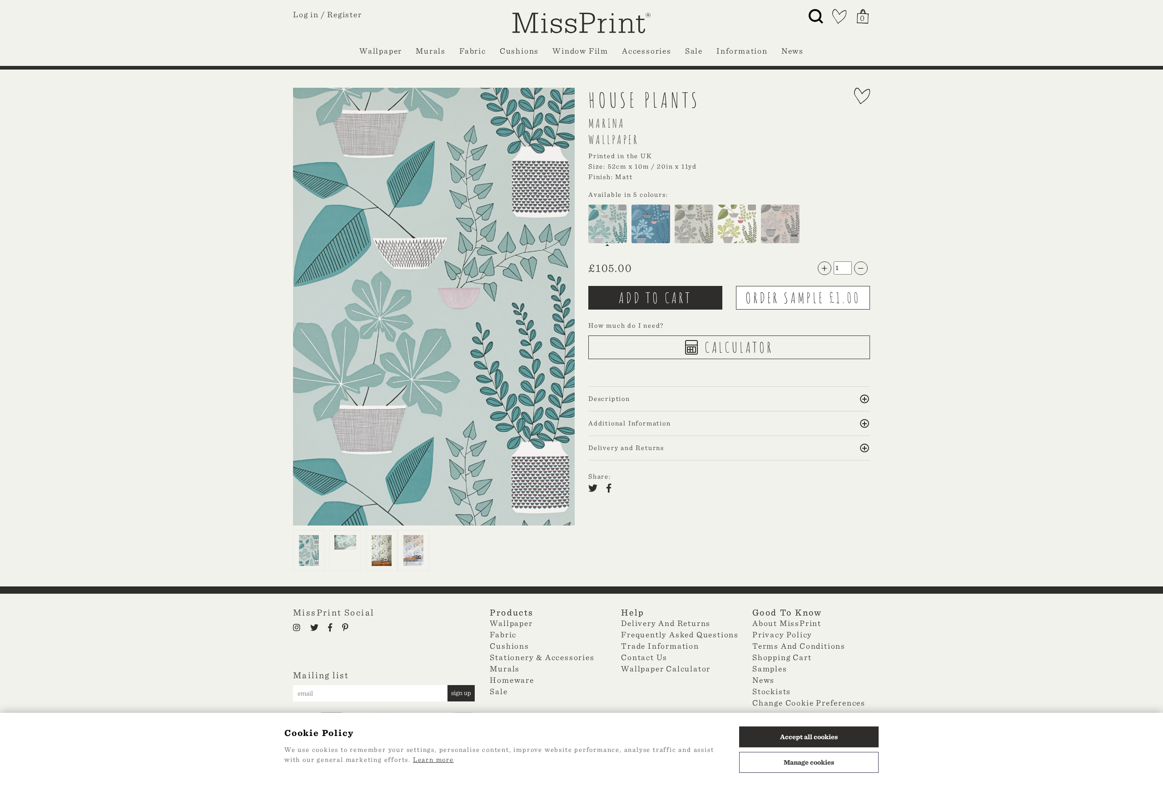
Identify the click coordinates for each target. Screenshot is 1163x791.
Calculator (736, 347)
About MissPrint (786, 623)
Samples (769, 668)
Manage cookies (809, 762)
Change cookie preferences (808, 702)
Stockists (771, 691)
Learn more (433, 760)
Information (742, 50)
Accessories (646, 50)
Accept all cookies (809, 737)
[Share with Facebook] (611, 489)
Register (344, 14)
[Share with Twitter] (595, 489)
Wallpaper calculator (666, 668)
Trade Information (660, 646)
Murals (431, 50)
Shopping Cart (781, 657)
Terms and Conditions (798, 646)
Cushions (519, 50)
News (792, 50)
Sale (694, 50)
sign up (461, 693)
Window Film (580, 50)
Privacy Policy (782, 634)
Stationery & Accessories (542, 657)
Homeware (512, 680)
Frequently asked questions (680, 634)
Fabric (472, 50)
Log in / (309, 14)
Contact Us (644, 657)
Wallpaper (380, 50)
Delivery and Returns (666, 623)
